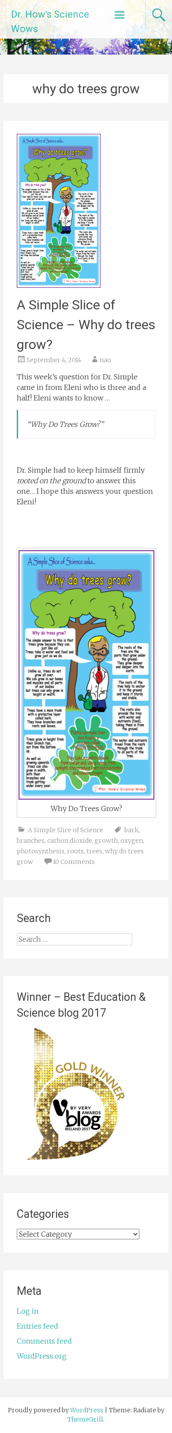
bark (131, 830)
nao (105, 360)
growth (106, 841)
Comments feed (44, 1341)
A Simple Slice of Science (65, 830)
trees (94, 851)
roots (75, 851)
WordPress (86, 1410)
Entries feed (37, 1326)
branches (31, 841)
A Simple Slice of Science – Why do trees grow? (86, 324)
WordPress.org (42, 1356)
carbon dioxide (69, 841)
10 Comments (74, 862)
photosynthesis (40, 851)
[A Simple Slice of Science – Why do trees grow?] (59, 285)
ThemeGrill (85, 1419)
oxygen (131, 841)
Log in (28, 1311)
